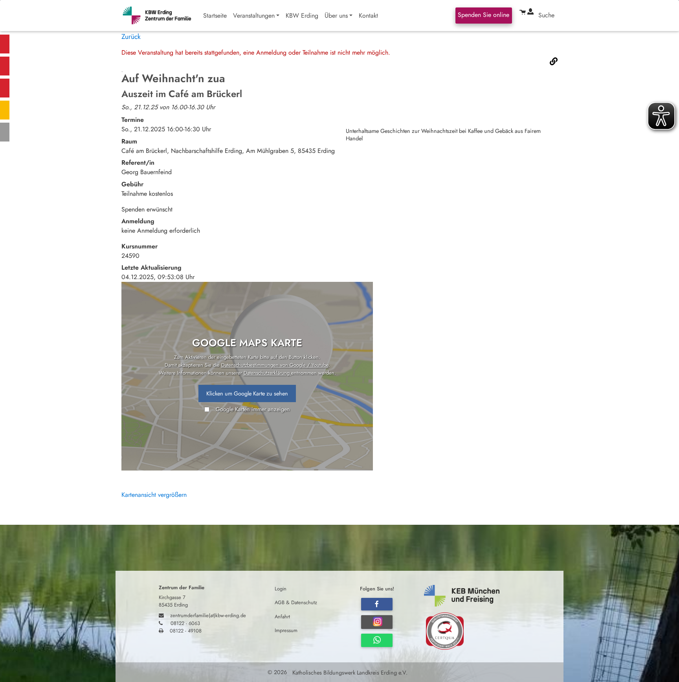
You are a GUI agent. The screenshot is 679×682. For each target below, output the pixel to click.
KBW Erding (302, 15)
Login (280, 588)
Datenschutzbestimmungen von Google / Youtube (274, 365)
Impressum (286, 630)
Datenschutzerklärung (267, 373)
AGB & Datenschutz (296, 602)
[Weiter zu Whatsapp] (377, 640)
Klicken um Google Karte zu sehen (247, 393)
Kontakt (368, 15)
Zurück (131, 36)
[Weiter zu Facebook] (377, 604)
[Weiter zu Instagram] (377, 622)
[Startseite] (160, 15)
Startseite (215, 15)
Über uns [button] (336, 15)
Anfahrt (282, 616)
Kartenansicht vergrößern (154, 494)
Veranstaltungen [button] (254, 15)
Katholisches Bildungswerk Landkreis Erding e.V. (349, 672)
